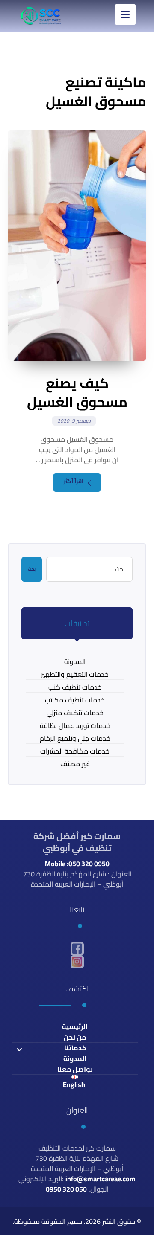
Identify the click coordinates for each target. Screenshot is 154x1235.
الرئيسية (75, 1026)
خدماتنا (75, 1048)
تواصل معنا (75, 1069)
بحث (32, 569)
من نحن (75, 1037)
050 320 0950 (66, 1189)
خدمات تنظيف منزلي (75, 712)
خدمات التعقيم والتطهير (75, 674)
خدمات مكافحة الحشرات (75, 751)
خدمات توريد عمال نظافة (75, 725)
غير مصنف (75, 764)
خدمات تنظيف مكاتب (75, 700)
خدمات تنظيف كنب (75, 687)
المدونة (75, 661)
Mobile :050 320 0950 (77, 863)
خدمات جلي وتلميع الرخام (75, 738)
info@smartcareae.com (100, 1178)
